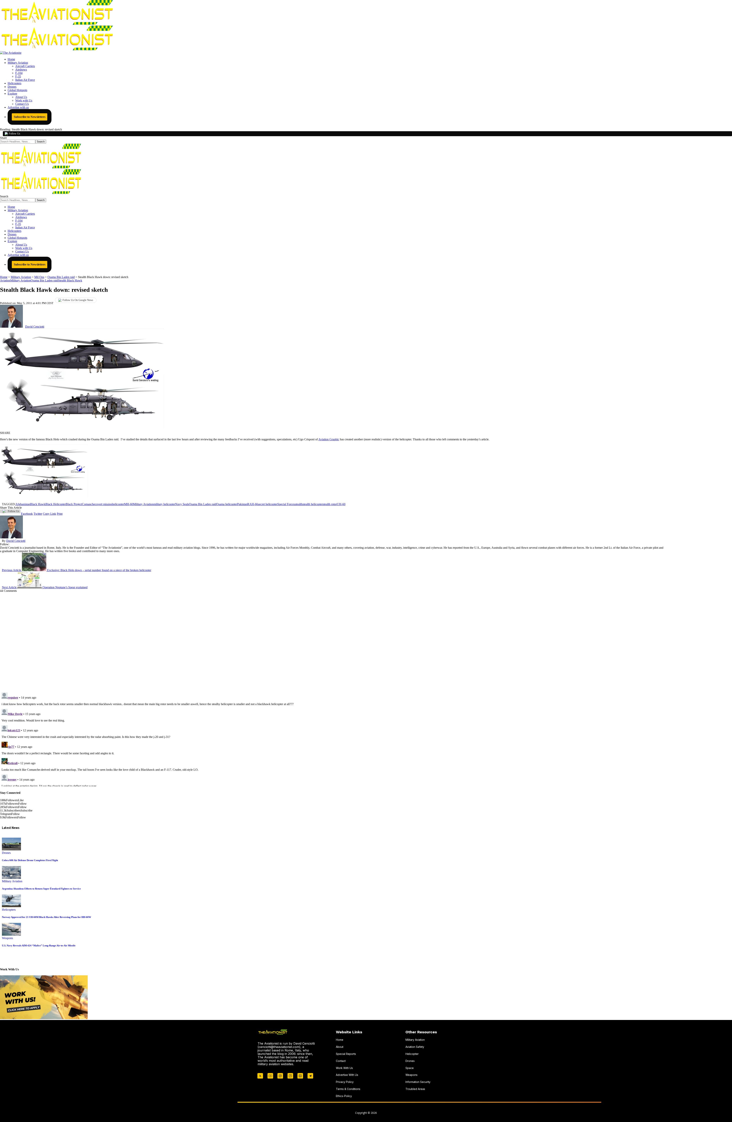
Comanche (88, 504)
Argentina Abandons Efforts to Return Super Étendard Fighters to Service (41, 888)
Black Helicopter (55, 504)
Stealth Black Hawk (70, 280)
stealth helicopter (313, 504)
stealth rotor (330, 504)
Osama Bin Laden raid (44, 280)
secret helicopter (267, 504)
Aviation (5, 280)
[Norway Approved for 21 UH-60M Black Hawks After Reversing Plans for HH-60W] (11, 906)
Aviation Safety (414, 1046)
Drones (6, 852)
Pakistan (242, 504)
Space (409, 1068)
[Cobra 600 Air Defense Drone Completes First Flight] (11, 849)
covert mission (103, 504)
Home (339, 1039)
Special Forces (286, 504)
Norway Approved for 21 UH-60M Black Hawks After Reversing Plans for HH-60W (46, 917)
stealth (299, 504)
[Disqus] (331, 640)
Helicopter (412, 1053)
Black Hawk (37, 504)
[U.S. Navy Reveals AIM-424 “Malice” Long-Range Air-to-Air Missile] (11, 934)
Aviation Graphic (328, 439)
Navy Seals (182, 504)
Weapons (7, 938)
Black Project (74, 504)
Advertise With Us (347, 1074)
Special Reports (346, 1053)
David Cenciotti (34, 326)
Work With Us (344, 1068)
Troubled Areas (415, 1089)
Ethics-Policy (344, 1096)
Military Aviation (20, 280)
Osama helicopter (226, 504)
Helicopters (9, 909)
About (339, 1046)
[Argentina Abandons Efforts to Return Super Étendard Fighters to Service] (11, 877)
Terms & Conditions (348, 1089)
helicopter (118, 504)
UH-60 (341, 504)
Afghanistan (22, 504)
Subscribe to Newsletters (29, 116)
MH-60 (128, 504)
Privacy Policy (345, 1081)
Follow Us (14, 133)
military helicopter (164, 504)
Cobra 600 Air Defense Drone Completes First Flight (30, 860)
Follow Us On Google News (78, 300)
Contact (341, 1060)
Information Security (417, 1081)
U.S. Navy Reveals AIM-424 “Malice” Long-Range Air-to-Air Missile (38, 945)
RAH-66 (252, 504)
